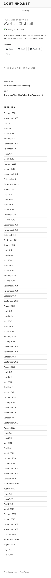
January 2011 (9, 463)
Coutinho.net (17, 3)
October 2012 (10, 357)
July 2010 (8, 494)
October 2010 (10, 479)
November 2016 (11, 149)
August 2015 (9, 189)
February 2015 (10, 215)
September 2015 (11, 184)
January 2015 (9, 220)
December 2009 (11, 524)
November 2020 (11, 118)
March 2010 (9, 509)
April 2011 (8, 448)
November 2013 (11, 291)
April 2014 (8, 265)
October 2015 (10, 179)
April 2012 (8, 387)
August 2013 (9, 306)
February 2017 (10, 139)
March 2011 (9, 453)
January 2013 (9, 341)
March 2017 (9, 133)
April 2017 (8, 128)
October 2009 (10, 534)
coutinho (24, 20)
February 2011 (10, 458)
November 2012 (11, 352)
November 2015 (11, 174)
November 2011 (10, 413)
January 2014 (9, 281)
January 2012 (9, 402)
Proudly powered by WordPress (16, 572)
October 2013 (10, 296)
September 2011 (11, 423)
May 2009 (8, 555)
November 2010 (11, 474)
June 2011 (8, 438)
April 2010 (8, 504)
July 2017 (8, 123)
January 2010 (9, 519)
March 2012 (9, 392)
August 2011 (9, 428)
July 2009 (8, 550)
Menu (27, 11)
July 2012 (8, 372)
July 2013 (8, 311)
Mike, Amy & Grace (26, 68)
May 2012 (8, 382)
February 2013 (10, 336)
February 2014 (10, 276)
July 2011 (8, 433)
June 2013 (8, 316)
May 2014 (8, 260)
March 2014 (9, 270)
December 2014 (11, 225)
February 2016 (10, 164)
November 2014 (11, 230)
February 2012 (10, 397)
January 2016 (9, 169)
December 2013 (11, 286)
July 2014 (8, 250)
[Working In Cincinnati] (14, 30)
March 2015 (9, 210)
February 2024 (10, 113)
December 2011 (10, 407)
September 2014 (11, 240)
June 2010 (8, 499)
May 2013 (8, 321)
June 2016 (8, 154)
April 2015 (8, 204)
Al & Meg (11, 68)
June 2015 (8, 199)
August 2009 (9, 544)
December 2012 (11, 347)
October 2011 (9, 418)
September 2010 (11, 484)
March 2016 (9, 159)
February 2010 (10, 514)
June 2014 (8, 255)
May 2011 (8, 443)
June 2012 (8, 377)
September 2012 (11, 362)
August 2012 (9, 367)
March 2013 (9, 331)
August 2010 (9, 489)
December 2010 (11, 468)
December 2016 (11, 144)
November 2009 (11, 529)
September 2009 (11, 539)
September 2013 (11, 301)
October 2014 (10, 235)
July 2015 (8, 194)
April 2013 (8, 326)
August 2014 (9, 245)
